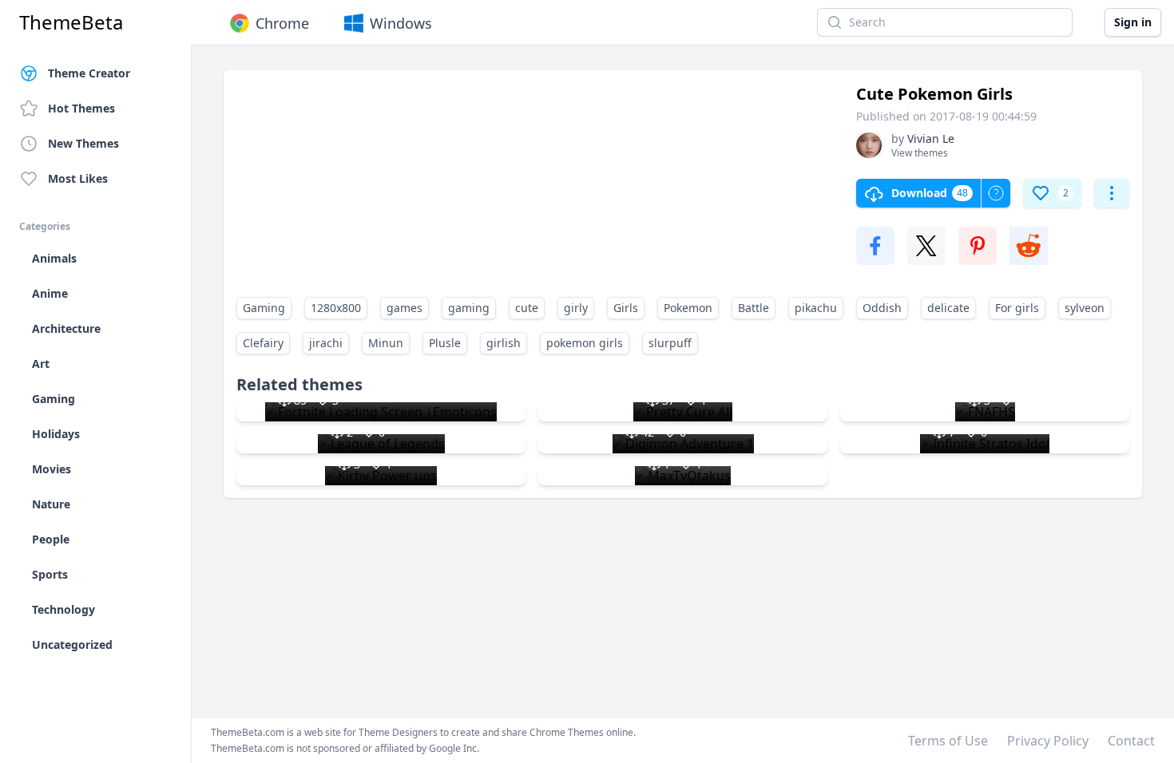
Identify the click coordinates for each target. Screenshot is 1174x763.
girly (576, 307)
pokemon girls (584, 342)
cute (526, 307)
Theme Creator (89, 73)
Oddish (882, 307)
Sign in (1133, 22)
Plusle (445, 342)
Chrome (282, 23)
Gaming (264, 307)
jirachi (326, 342)
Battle (753, 307)
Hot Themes (81, 108)
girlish (503, 342)
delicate (948, 307)
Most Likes (78, 178)
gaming (469, 307)
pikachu (816, 307)
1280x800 (336, 307)
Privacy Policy (1048, 740)
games (404, 307)
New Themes (83, 143)
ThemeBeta (71, 22)
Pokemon (688, 307)
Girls (625, 307)
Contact (1131, 740)
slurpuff (670, 342)
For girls (1017, 307)
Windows (401, 23)
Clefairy (263, 342)
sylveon (1085, 307)
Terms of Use (948, 740)
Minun (385, 342)
